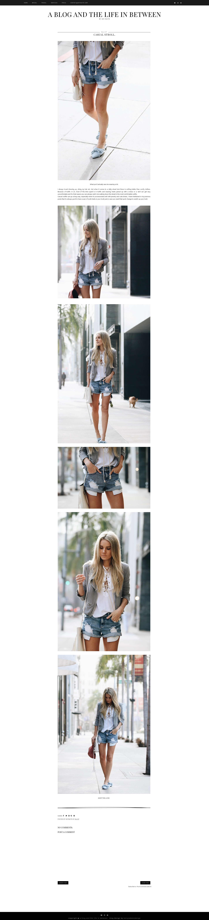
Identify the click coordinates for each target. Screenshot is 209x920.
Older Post (145, 882)
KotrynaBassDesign (132, 918)
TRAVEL (44, 2)
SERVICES (54, 2)
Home (26, 2)
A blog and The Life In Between (104, 14)
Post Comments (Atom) (144, 886)
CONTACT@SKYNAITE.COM (79, 2)
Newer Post (63, 882)
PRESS (64, 2)
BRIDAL (34, 2)
